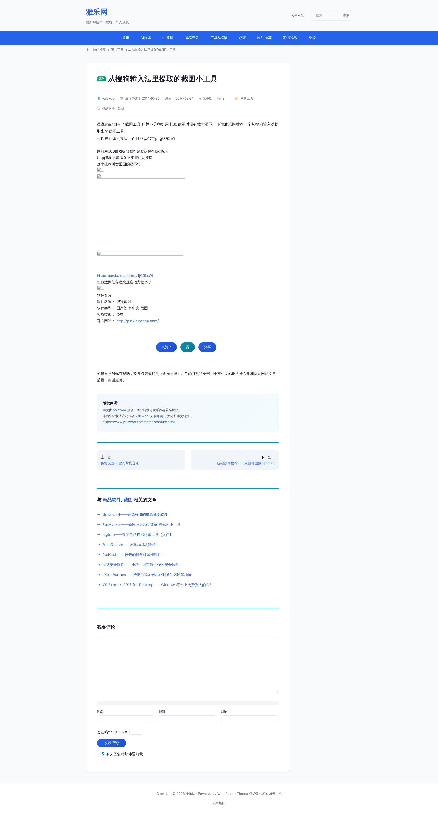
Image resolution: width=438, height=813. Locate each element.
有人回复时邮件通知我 (124, 754)
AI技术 (145, 37)
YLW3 (253, 793)
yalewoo (108, 98)
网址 (224, 711)
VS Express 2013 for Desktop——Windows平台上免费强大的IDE (157, 584)
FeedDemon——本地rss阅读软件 (129, 544)
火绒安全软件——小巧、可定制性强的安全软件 (140, 564)
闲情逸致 (290, 37)
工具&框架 (219, 37)
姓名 (100, 711)
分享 (207, 347)
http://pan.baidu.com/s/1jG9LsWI (125, 275)
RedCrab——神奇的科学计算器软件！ (133, 554)
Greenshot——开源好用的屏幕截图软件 (135, 514)
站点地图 (219, 803)
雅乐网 (96, 11)
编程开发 (192, 37)
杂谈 (312, 37)
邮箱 (162, 711)
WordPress (225, 793)
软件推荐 (264, 37)
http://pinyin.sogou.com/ (137, 320)
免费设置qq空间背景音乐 (120, 463)
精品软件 (108, 108)
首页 (126, 37)
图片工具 (117, 50)
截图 (120, 108)
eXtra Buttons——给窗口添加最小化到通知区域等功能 (147, 574)
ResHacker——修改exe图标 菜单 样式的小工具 (141, 524)
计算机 (168, 37)
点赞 (166, 347)
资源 (242, 37)
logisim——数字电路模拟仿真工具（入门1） (138, 534)
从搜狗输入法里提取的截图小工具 (162, 78)
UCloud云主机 (271, 793)
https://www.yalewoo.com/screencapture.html (139, 422)
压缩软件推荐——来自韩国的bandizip (246, 463)
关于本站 (297, 15)
